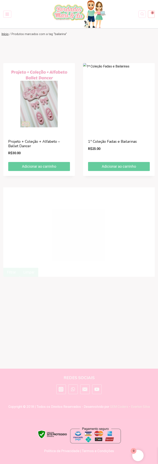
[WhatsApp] (73, 389)
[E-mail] (85, 389)
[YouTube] (97, 389)
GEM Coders (119, 407)
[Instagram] (61, 389)
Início (5, 34)
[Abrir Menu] (7, 14)
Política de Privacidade (61, 451)
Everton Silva (140, 407)
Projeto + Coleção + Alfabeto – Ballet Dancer (34, 143)
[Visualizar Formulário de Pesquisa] (142, 14)
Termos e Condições (98, 451)
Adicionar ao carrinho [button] (39, 166)
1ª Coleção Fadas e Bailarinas (112, 141)
